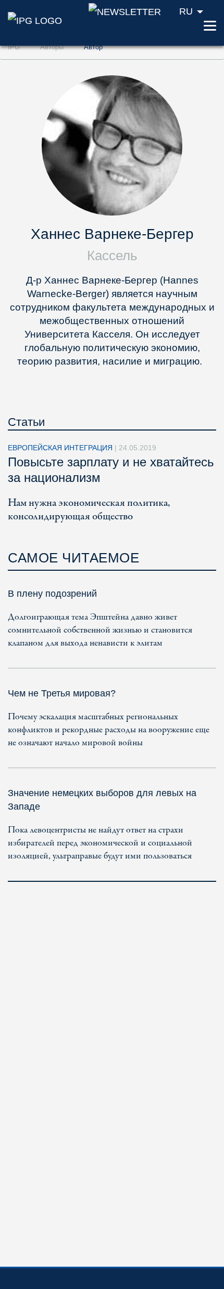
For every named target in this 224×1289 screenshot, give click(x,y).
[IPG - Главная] (35, 20)
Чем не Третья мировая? (62, 693)
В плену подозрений (52, 593)
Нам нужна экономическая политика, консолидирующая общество (89, 509)
